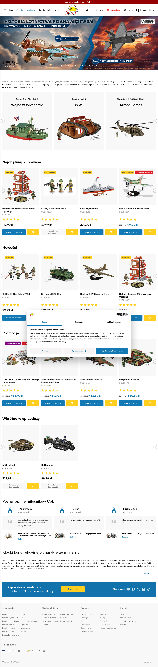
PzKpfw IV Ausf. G (94, 379)
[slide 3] (72, 65)
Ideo (154, 662)
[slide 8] (89, 65)
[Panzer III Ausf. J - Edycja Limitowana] (61, 535)
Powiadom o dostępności (17, 232)
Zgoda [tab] (44, 322)
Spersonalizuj (77, 351)
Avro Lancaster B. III (56, 379)
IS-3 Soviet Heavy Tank (135, 379)
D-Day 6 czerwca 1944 (18, 208)
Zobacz (21, 539)
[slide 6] (82, 65)
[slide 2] (68, 65)
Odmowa (45, 351)
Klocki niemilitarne (51, 10)
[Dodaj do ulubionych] (36, 232)
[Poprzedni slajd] (3, 121)
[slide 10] (96, 65)
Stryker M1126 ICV (16, 294)
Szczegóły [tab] (79, 322)
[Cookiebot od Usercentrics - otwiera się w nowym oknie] (116, 314)
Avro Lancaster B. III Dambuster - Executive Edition (24, 381)
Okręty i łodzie (140, 105)
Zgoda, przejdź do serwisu (112, 351)
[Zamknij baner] (128, 314)
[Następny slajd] (155, 121)
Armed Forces (88, 105)
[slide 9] (93, 65)
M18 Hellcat (8, 465)
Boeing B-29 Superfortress (59, 294)
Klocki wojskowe (28, 10)
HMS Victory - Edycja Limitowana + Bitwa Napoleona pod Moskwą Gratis (34, 534)
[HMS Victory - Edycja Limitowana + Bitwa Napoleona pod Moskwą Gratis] (9, 535)
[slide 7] (86, 65)
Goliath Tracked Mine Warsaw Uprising (100, 295)
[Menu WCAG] (89, 10)
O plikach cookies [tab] (113, 322)
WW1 (37, 105)
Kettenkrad (47, 465)
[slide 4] (75, 65)
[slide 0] (61, 65)
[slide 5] (79, 65)
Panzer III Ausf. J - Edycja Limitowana (86, 533)
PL (150, 10)
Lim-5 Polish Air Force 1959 (99, 208)
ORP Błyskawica (53, 208)
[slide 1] (65, 65)
